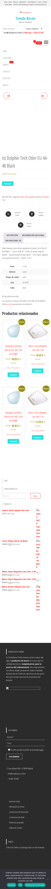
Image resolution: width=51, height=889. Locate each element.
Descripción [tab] (12, 235)
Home (5, 51)
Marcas (6, 85)
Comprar (7, 183)
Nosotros (7, 78)
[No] (47, 879)
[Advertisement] (21, 627)
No (20, 885)
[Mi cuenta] (30, 43)
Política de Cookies (15, 827)
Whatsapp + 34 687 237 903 (33, 33)
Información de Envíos (16, 806)
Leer (41, 749)
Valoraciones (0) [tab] (13, 240)
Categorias (7, 58)
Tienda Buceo (25, 18)
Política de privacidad (16, 822)
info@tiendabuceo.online (17, 773)
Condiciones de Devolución (19, 812)
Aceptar (11, 885)
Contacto (6, 71)
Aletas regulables (29, 197)
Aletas (22, 197)
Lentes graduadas (15, 368)
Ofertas (8, 63)
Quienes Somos (14, 801)
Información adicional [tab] (33, 235)
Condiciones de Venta (16, 817)
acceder (9, 304)
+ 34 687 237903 (13, 778)
